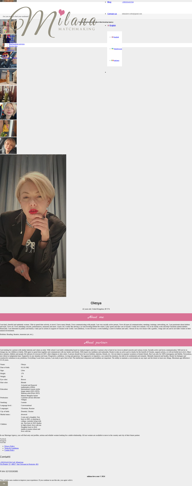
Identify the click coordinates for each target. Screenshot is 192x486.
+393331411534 (128, 2)
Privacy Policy (9, 446)
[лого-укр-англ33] (53, 48)
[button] (3, 56)
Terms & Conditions (11, 448)
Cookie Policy (9, 450)
